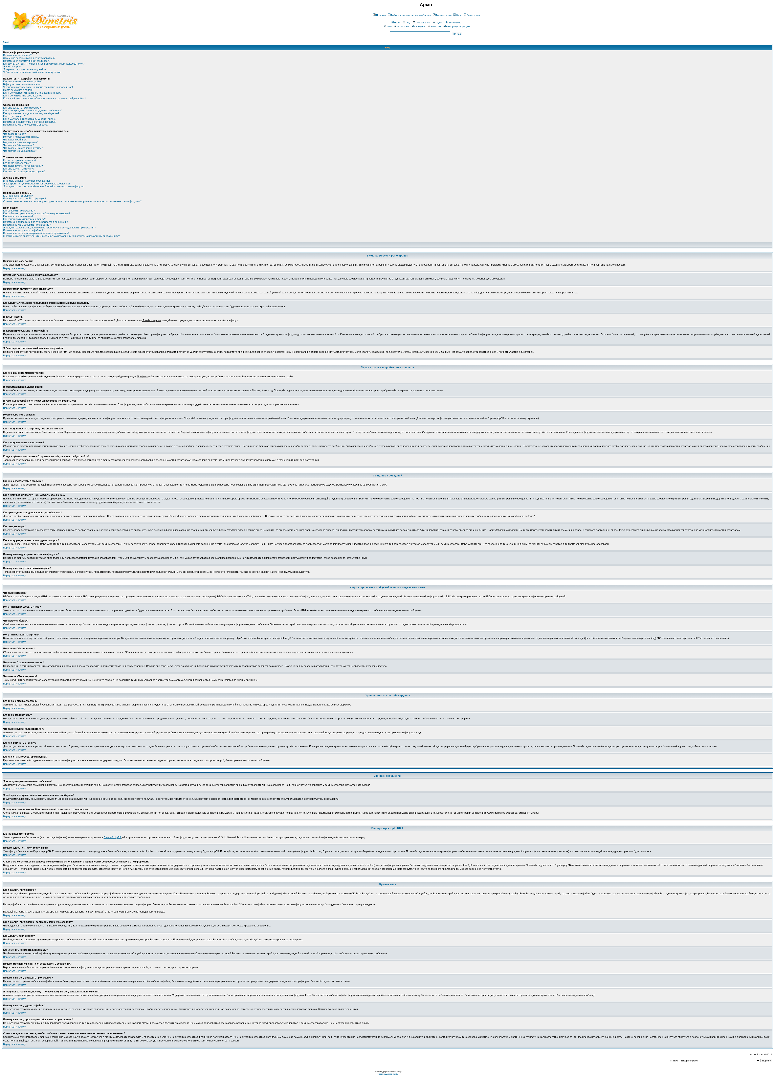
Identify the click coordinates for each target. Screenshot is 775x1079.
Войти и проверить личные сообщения (411, 15)
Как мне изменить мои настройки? (23, 81)
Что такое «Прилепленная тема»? (23, 148)
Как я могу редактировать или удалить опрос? (29, 119)
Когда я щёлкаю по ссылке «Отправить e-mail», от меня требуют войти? (44, 98)
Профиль (381, 15)
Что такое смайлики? (15, 139)
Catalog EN (419, 26)
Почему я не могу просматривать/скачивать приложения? (36, 233)
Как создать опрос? (14, 116)
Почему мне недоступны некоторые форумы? (29, 121)
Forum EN (436, 26)
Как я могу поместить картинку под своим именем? (32, 92)
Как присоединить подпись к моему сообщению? (31, 113)
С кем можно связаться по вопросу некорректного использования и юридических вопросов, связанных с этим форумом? (72, 201)
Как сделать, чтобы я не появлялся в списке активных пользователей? (44, 63)
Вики (389, 26)
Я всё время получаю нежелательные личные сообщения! (36, 183)
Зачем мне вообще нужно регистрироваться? (29, 58)
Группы (439, 22)
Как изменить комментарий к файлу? (24, 219)
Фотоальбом (455, 22)
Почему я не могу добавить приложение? (27, 224)
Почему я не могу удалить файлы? (23, 230)
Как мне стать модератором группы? (24, 171)
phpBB (386, 1072)
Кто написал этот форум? (18, 195)
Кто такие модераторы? (17, 163)
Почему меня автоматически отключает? (26, 61)
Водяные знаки (443, 15)
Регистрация (473, 15)
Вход (458, 15)
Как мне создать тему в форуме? (22, 107)
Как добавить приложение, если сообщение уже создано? (36, 213)
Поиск (397, 22)
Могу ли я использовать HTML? (21, 136)
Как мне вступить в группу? (18, 168)
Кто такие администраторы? (19, 160)
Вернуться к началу (14, 268)
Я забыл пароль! (12, 66)
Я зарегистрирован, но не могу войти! (24, 69)
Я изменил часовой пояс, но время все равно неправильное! (38, 87)
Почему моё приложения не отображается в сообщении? (36, 222)
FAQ (408, 22)
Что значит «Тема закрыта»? (20, 151)
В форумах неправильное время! (22, 84)
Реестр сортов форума (458, 26)
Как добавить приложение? (19, 210)
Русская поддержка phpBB (387, 1074)
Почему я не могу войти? (17, 55)
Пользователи (423, 22)
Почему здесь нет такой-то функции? (24, 198)
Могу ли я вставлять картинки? (21, 142)
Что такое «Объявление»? (18, 145)
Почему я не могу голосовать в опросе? (25, 124)
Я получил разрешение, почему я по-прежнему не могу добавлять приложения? (49, 227)
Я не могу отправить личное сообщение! (26, 180)
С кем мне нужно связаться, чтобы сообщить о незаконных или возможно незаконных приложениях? (61, 236)
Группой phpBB (112, 837)
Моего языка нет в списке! (18, 90)
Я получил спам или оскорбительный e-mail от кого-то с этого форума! (43, 186)
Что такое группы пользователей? (23, 165)
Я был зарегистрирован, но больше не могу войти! (32, 72)
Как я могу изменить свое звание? (22, 95)
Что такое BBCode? (14, 134)
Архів (6, 42)
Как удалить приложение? (18, 216)
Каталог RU (403, 26)
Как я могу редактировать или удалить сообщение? (32, 110)
